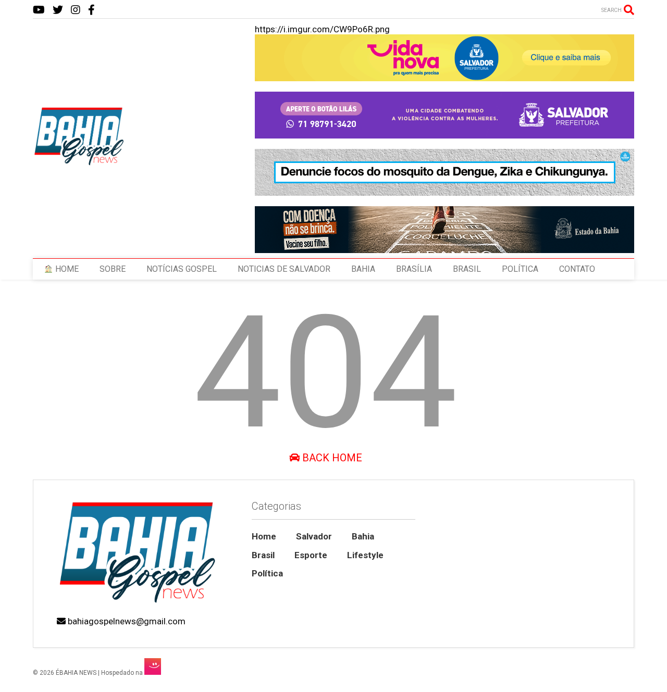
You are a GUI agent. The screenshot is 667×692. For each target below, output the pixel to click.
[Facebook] (91, 10)
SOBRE (113, 269)
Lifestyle (365, 555)
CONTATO (577, 269)
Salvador (314, 536)
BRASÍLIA (414, 269)
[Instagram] (75, 10)
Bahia (363, 536)
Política (267, 573)
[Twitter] (58, 10)
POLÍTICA (520, 269)
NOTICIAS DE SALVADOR (284, 269)
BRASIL (467, 269)
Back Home (331, 457)
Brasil (263, 555)
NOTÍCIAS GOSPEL (181, 269)
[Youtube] (39, 10)
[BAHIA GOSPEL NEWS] (80, 162)
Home (264, 536)
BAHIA (363, 269)
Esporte (310, 555)
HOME (66, 269)
